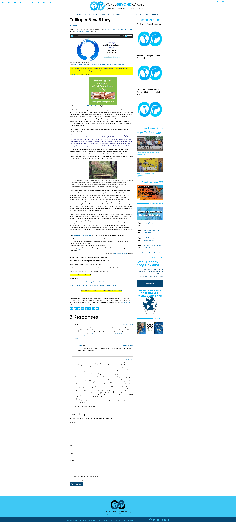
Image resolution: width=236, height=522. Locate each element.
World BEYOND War (71, 520)
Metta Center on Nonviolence (81, 235)
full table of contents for (94, 285)
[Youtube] (157, 519)
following (88, 31)
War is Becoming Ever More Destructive (148, 57)
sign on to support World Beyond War (87, 106)
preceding (80, 31)
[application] (101, 36)
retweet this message (80, 64)
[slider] (130, 35)
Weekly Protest (149, 223)
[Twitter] (154, 519)
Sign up (113, 291)
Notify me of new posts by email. (81, 480)
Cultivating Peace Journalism (149, 24)
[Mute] (126, 36)
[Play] (72, 36)
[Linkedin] (165, 519)
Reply (76, 338)
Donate (119, 291)
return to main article (126, 302)
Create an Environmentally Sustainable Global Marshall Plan (148, 92)
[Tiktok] (169, 519)
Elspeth (80, 345)
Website (72, 460)
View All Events (143, 253)
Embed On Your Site (155, 253)
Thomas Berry (75, 74)
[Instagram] (161, 519)
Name (72, 445)
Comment (73, 422)
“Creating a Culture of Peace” (95, 282)
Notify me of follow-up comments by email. (84, 476)
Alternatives (73, 25)
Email (72, 453)
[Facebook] (150, 519)
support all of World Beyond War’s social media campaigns (106, 64)
